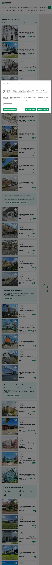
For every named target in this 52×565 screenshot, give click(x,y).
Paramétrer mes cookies (10, 109)
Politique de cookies (8, 104)
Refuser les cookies (30, 109)
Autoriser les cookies (43, 109)
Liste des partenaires (7, 105)
